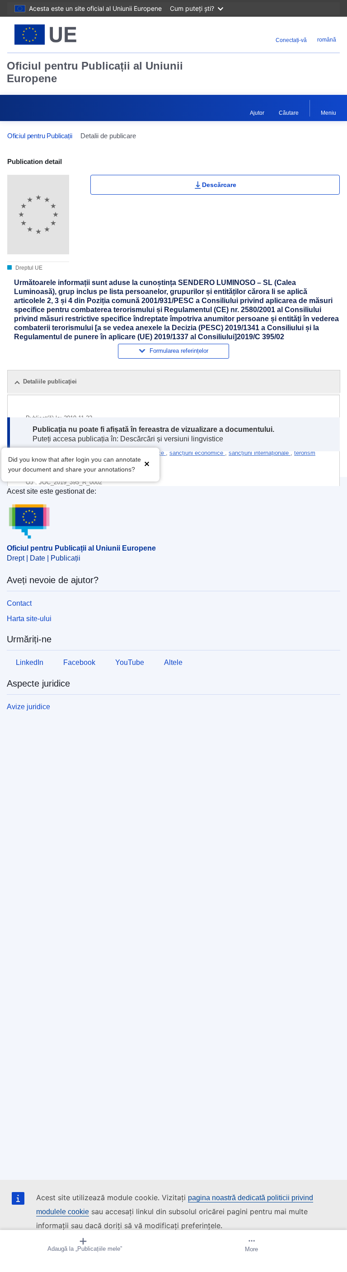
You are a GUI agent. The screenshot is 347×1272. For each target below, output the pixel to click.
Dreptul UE (28, 268)
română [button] (326, 40)
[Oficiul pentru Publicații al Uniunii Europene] (65, 34)
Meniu (328, 113)
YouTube (129, 662)
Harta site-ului (29, 618)
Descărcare (219, 184)
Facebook (79, 662)
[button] (147, 463)
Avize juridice (28, 707)
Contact (19, 603)
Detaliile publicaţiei (50, 381)
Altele (173, 662)
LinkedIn (29, 662)
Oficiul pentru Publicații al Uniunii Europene (95, 72)
